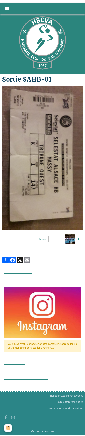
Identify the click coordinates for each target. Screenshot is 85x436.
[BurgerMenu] (7, 8)
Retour (42, 239)
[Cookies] (8, 428)
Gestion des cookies (42, 431)
